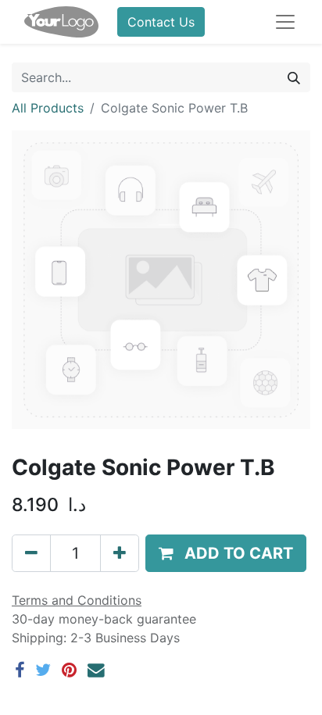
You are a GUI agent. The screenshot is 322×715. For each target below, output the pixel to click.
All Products (48, 108)
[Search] (293, 77)
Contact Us (161, 22)
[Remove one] (31, 553)
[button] (225, 553)
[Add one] (119, 553)
